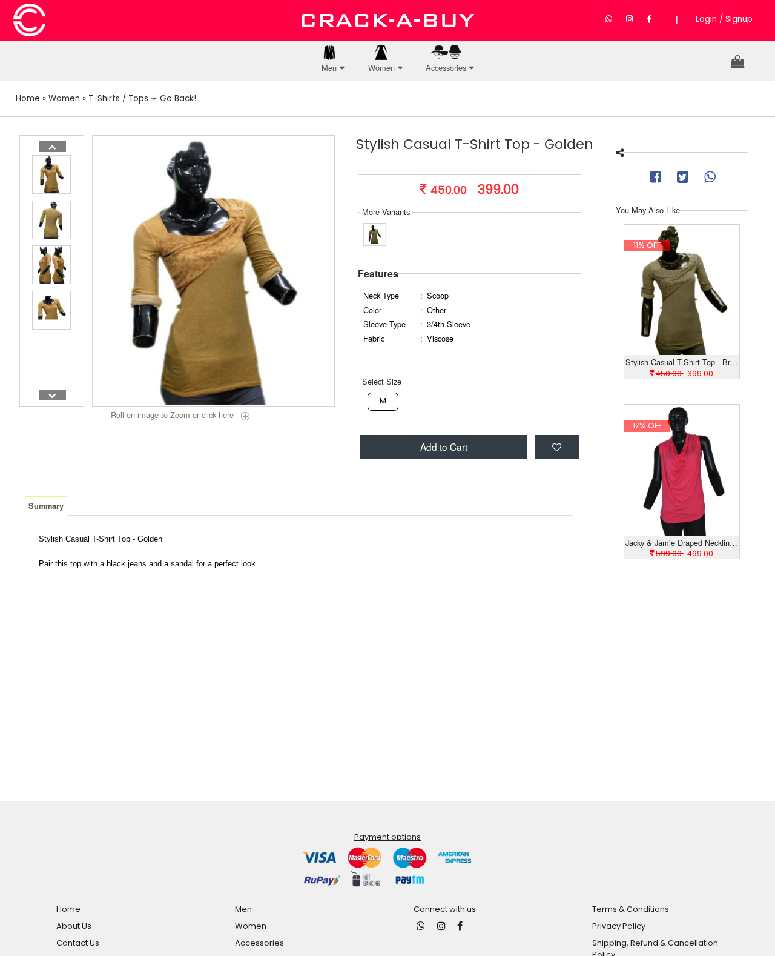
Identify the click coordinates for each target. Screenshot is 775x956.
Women (381, 67)
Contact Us (77, 943)
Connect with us (445, 909)
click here (220, 415)
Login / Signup (724, 19)
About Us (73, 926)
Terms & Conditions (630, 909)
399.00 (684, 373)
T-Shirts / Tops (118, 98)
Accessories (446, 67)
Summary (46, 505)
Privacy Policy (618, 926)
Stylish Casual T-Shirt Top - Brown (682, 362)
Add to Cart (443, 446)
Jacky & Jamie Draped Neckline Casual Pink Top (682, 542)
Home (28, 98)
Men (329, 67)
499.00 (684, 553)
